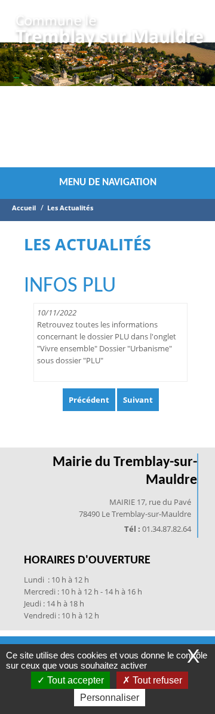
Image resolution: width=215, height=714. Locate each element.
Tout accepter (74, 680)
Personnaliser (109, 697)
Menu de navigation (107, 182)
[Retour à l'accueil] (110, 33)
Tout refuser (156, 680)
